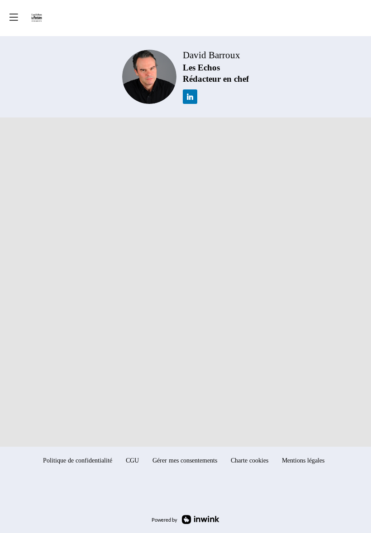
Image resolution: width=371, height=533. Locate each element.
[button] (13, 17)
